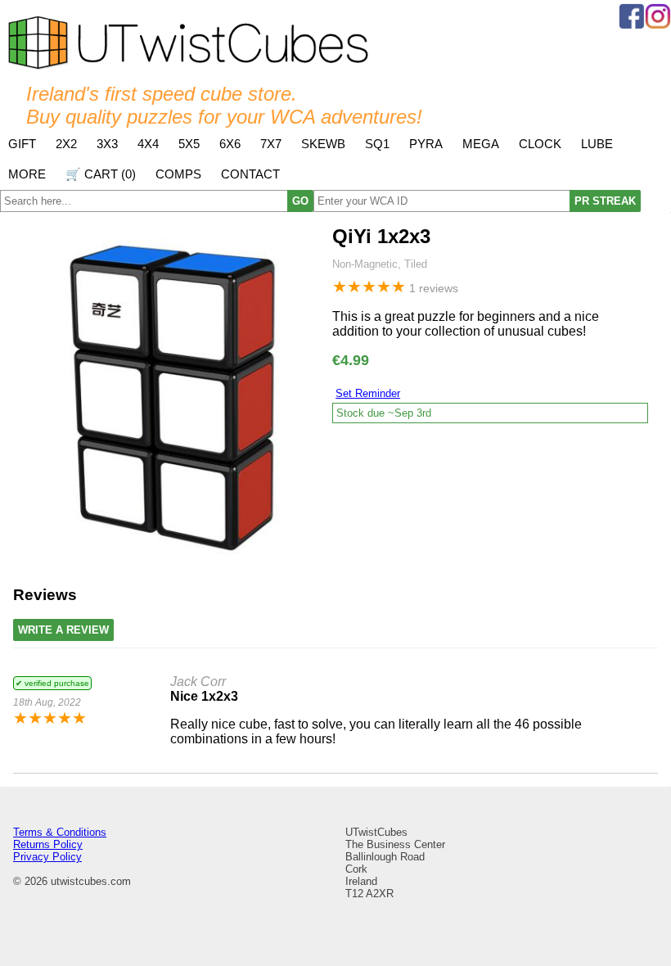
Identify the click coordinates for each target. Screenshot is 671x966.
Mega (480, 144)
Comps (178, 174)
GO (300, 201)
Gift (22, 144)
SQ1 (377, 144)
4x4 (148, 144)
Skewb (323, 144)
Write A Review (63, 630)
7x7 (270, 144)
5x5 (189, 144)
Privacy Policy (47, 857)
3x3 (107, 144)
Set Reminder (368, 393)
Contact (250, 174)
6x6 (230, 144)
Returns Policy (48, 844)
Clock (540, 144)
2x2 (66, 144)
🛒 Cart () (100, 174)
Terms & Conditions (59, 832)
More (27, 174)
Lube (597, 144)
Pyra (426, 144)
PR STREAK (605, 201)
